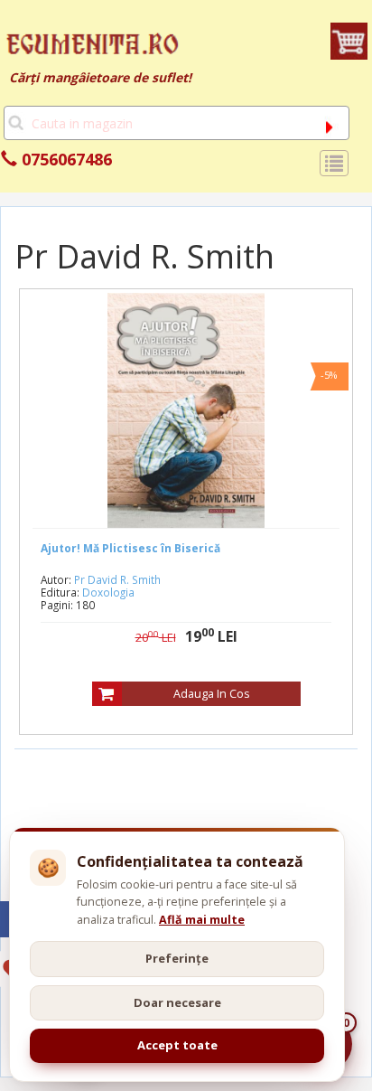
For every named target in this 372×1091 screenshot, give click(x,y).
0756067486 (64, 159)
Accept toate (177, 1045)
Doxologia (108, 592)
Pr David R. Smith (117, 579)
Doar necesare (177, 1002)
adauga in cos (211, 693)
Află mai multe (202, 919)
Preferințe (177, 958)
